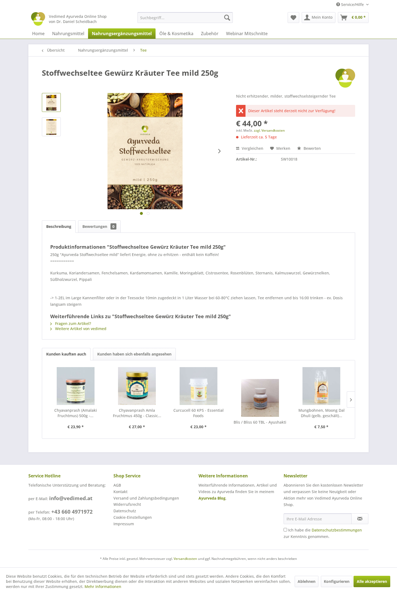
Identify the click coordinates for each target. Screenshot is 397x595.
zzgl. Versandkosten (269, 130)
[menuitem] (185, 17)
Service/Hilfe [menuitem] (352, 4)
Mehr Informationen (103, 586)
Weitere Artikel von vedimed (80, 328)
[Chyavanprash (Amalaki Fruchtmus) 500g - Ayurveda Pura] (75, 386)
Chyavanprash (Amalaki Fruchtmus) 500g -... (75, 413)
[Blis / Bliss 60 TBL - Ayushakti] (260, 398)
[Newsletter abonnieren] (359, 518)
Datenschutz (124, 510)
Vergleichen (252, 148)
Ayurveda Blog (212, 498)
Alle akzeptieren (372, 581)
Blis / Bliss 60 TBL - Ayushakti (260, 422)
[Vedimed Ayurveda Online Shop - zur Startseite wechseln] (38, 19)
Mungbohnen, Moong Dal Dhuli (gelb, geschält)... (321, 413)
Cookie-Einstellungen (132, 517)
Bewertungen (98, 226)
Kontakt (120, 491)
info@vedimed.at (70, 498)
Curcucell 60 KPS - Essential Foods (198, 413)
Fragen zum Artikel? (72, 323)
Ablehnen (306, 581)
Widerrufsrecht (127, 504)
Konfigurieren (336, 581)
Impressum (123, 523)
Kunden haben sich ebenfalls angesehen (134, 354)
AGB (117, 485)
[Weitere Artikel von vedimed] (345, 78)
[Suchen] (227, 17)
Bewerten (311, 148)
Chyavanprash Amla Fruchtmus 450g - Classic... (137, 413)
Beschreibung (58, 226)
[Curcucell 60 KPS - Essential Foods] (198, 386)
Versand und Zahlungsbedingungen (146, 498)
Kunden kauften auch (66, 354)
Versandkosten (185, 558)
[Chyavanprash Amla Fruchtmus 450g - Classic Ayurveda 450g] (137, 386)
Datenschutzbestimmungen (337, 530)
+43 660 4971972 (72, 511)
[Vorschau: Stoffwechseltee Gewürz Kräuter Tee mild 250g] (51, 102)
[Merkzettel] (293, 17)
